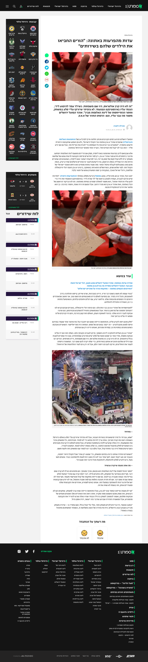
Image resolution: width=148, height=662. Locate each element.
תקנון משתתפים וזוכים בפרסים (121, 596)
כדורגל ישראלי (114, 6)
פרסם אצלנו (95, 656)
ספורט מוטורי (25, 599)
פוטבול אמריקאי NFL (22, 606)
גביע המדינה (96, 579)
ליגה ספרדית (78, 579)
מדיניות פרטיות (126, 621)
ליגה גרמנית (78, 575)
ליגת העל (97, 565)
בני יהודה (97, 609)
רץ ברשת (129, 565)
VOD (74, 6)
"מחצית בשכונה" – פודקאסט (119, 588)
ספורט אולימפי (24, 585)
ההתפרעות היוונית (68, 176)
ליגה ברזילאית (78, 599)
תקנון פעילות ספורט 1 (125, 625)
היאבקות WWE (24, 592)
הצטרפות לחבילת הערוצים (123, 632)
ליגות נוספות (78, 602)
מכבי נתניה (97, 606)
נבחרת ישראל (96, 582)
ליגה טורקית (78, 592)
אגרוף (28, 582)
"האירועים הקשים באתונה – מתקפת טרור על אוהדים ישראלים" (105, 289)
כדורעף (27, 572)
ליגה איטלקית (78, 582)
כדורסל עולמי (128, 35)
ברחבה (84, 6)
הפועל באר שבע (95, 602)
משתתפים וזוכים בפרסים (122, 592)
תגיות (131, 638)
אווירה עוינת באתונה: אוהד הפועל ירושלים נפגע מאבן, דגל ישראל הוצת (102, 283)
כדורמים (27, 602)
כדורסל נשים (60, 572)
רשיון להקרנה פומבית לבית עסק (121, 628)
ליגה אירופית (78, 569)
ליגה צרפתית (78, 585)
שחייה (27, 575)
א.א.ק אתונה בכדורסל (118, 515)
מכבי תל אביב (96, 592)
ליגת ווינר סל (60, 565)
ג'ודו (28, 579)
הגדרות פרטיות (62, 656)
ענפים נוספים (24, 561)
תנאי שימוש (127, 616)
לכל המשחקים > (13, 207)
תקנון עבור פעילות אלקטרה (122, 600)
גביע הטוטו (97, 572)
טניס (131, 607)
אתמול (98, 176)
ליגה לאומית (96, 569)
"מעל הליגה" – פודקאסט (121, 583)
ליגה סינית (79, 595)
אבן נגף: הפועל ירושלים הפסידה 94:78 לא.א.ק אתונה (110, 286)
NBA (46, 565)
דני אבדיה (61, 585)
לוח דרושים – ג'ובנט (126, 635)
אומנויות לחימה (24, 617)
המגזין (131, 642)
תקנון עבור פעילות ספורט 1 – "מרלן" (119, 603)
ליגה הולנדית (78, 589)
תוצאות (46, 6)
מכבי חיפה (97, 585)
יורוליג (45, 569)
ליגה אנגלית (78, 572)
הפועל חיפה (96, 599)
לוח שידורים (33, 6)
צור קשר (85, 656)
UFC (28, 589)
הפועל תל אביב (95, 595)
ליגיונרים (98, 575)
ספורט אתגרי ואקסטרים (25, 613)
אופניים (27, 595)
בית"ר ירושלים (95, 589)
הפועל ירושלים (108, 515)
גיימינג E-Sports (126, 612)
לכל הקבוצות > (13, 158)
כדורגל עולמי (97, 6)
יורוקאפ (45, 572)
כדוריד (27, 569)
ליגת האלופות (78, 565)
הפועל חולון (61, 579)
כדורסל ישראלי (61, 6)
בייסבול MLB (25, 609)
